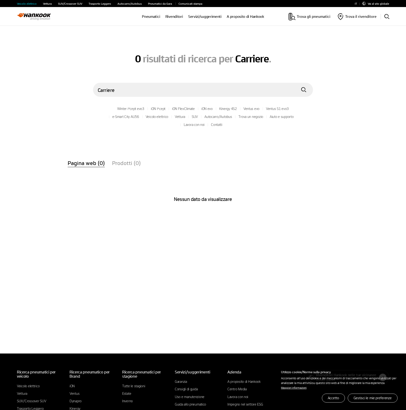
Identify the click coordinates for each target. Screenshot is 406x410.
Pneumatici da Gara (160, 3)
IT (356, 3)
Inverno (127, 401)
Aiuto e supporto (282, 116)
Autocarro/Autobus (129, 3)
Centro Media (237, 389)
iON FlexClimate (183, 108)
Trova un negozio (250, 116)
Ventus (74, 393)
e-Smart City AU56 (125, 116)
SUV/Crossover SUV (70, 3)
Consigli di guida (186, 389)
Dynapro (76, 401)
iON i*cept (158, 108)
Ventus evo (251, 108)
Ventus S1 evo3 (277, 108)
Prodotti (126, 163)
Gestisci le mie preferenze (373, 397)
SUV (195, 116)
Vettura (47, 3)
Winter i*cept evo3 (130, 108)
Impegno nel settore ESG (245, 404)
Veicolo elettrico (27, 3)
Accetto (333, 397)
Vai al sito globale (378, 3)
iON (72, 386)
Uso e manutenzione (189, 396)
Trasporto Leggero (100, 3)
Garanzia (181, 381)
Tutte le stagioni (133, 386)
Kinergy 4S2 (228, 108)
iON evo (207, 108)
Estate (126, 393)
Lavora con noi (194, 124)
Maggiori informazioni (294, 387)
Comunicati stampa (190, 3)
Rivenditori (174, 16)
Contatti (216, 124)
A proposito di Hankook (245, 16)
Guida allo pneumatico (190, 404)
